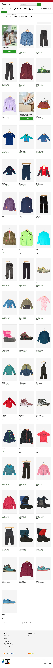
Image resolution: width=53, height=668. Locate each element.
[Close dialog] (45, 323)
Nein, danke (33, 336)
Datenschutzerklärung (34, 343)
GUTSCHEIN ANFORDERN (33, 333)
